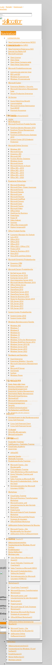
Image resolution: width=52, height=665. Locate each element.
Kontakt (9, 7)
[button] (8, 33)
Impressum (18, 7)
